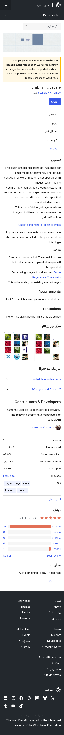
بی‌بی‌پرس (53, 669)
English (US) (9, 475)
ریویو (54, 123)
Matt (56, 663)
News (57, 606)
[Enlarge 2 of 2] (26, 336)
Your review (54, 555)
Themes (25, 606)
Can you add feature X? (46, 389)
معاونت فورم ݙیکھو (52, 580)
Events (26, 635)
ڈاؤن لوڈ (55, 101)
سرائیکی (48, 689)
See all (7, 555)
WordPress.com (49, 657)
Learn (57, 629)
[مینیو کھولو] (5, 5)
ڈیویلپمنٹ (52, 140)
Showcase (24, 600)
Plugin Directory (52, 15)
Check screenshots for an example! (39, 224)
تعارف (57, 600)
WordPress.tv (51, 646)
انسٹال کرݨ (51, 131)
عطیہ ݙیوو (24, 640)
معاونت (53, 148)
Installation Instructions (47, 379)
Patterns (25, 618)
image (17, 483)
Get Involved (22, 629)
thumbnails (10, 490)
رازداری (56, 618)
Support (56, 635)
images (8, 483)
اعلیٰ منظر (55, 499)
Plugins (26, 612)
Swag (25, 646)
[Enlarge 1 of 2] (56, 336)
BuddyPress (52, 675)
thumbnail (22, 490)
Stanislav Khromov (49, 92)
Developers (54, 640)
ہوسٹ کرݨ (55, 612)
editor (26, 483)
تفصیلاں (53, 114)
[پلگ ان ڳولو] (26, 26)
